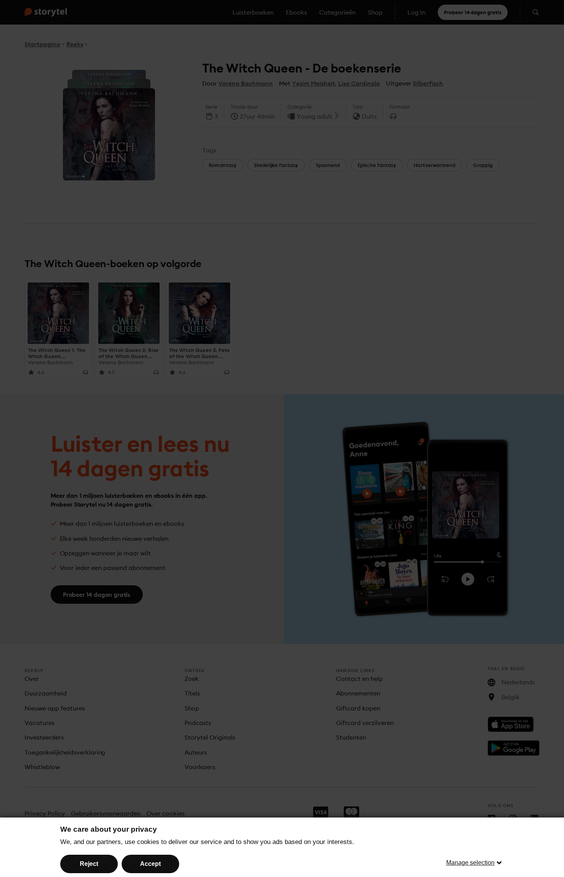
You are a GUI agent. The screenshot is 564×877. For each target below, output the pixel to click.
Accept (150, 863)
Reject (89, 863)
